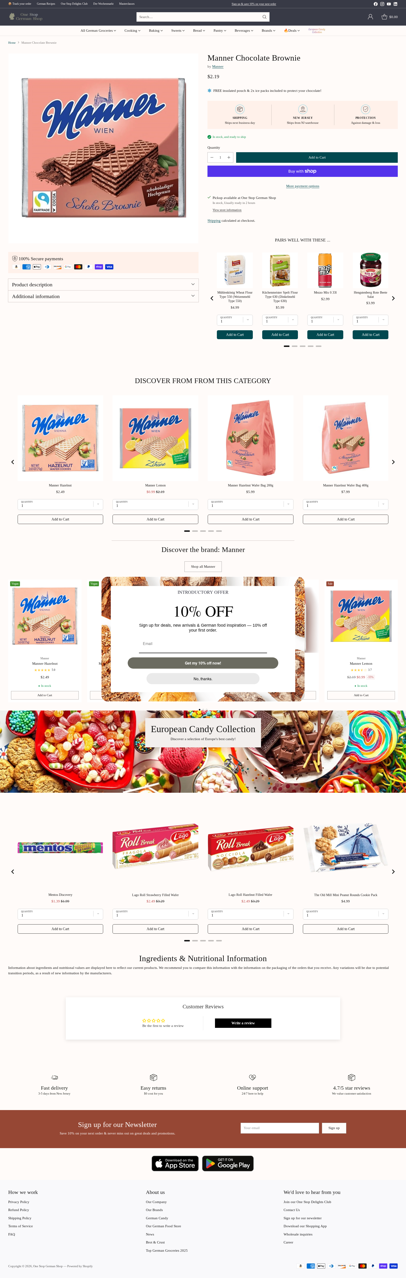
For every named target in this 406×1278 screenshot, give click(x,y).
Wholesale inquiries (298, 1234)
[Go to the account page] (370, 16)
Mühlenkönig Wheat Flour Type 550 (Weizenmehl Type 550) (235, 297)
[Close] (299, 582)
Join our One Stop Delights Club (307, 1202)
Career (288, 1242)
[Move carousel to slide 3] (206, 710)
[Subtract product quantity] (212, 157)
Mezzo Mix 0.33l (325, 292)
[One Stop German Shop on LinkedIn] (395, 5)
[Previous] (9, 641)
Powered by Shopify (80, 1266)
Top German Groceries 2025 (167, 1250)
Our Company (156, 1202)
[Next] (396, 641)
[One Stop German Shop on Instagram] (382, 5)
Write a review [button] (243, 1023)
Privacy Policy (18, 1202)
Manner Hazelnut (45, 663)
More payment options (302, 186)
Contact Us (292, 1210)
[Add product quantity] (229, 157)
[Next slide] (393, 298)
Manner (217, 66)
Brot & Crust (155, 1242)
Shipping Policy (19, 1218)
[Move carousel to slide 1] (199, 710)
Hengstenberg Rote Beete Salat (370, 295)
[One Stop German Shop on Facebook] (375, 5)
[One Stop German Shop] (25, 17)
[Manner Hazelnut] (45, 616)
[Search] (264, 17)
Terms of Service (20, 1226)
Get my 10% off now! (203, 663)
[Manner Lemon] (361, 616)
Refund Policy (18, 1210)
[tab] (286, 346)
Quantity (213, 147)
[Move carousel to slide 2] (203, 710)
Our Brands (154, 1210)
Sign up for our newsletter (303, 1218)
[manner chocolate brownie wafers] (103, 148)
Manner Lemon (361, 663)
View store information (227, 210)
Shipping (214, 220)
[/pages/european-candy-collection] (203, 752)
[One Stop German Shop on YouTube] (388, 5)
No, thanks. (203, 678)
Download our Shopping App (305, 1226)
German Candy (157, 1218)
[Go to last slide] (212, 298)
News (150, 1234)
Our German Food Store (163, 1226)
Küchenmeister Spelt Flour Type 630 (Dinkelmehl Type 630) (280, 297)
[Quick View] (75, 585)
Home (12, 42)
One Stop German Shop (48, 1266)
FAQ (11, 1234)
